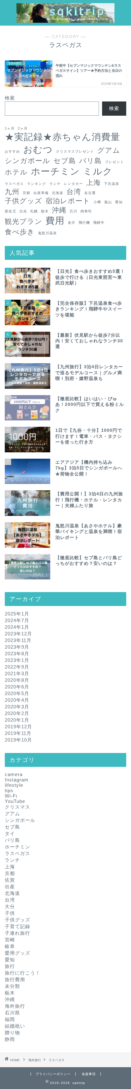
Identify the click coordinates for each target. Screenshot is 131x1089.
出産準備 (41, 193)
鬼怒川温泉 (47, 233)
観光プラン (23, 221)
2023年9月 (17, 647)
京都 (26, 193)
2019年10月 (18, 740)
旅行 (10, 966)
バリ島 (90, 161)
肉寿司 (86, 211)
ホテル (16, 172)
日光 (23, 211)
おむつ (38, 149)
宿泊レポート (67, 201)
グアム (108, 150)
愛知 (119, 202)
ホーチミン (55, 171)
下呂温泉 (111, 184)
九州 (12, 192)
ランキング (36, 184)
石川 (73, 211)
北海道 (57, 193)
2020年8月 (17, 680)
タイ (10, 833)
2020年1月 (17, 720)
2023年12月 (18, 633)
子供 (10, 913)
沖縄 (59, 210)
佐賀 (10, 880)
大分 (10, 906)
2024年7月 (17, 620)
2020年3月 (17, 706)
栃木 (45, 211)
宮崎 (10, 939)
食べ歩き (20, 232)
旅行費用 (15, 979)
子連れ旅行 (17, 933)
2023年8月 (17, 653)
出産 (10, 886)
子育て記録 (17, 926)
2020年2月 (17, 713)
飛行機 (84, 222)
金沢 (71, 222)
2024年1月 (17, 627)
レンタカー (73, 184)
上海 (93, 183)
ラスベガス (14, 184)
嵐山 (108, 202)
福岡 (10, 1019)
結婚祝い (15, 1026)
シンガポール (27, 161)
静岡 (10, 1039)
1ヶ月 (10, 128)
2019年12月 (18, 726)
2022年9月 (17, 667)
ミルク (98, 171)
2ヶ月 (23, 128)
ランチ (55, 184)
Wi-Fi (11, 795)
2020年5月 (17, 693)
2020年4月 (17, 700)
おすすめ (12, 151)
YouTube (15, 801)
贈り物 (12, 1032)
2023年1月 (17, 660)
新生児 (10, 211)
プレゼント (114, 162)
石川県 (12, 1012)
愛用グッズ (17, 953)
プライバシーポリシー (53, 1074)
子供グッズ (23, 201)
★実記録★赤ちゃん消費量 (62, 137)
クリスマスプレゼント (75, 151)
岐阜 (10, 946)
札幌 (34, 211)
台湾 (73, 192)
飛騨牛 (99, 222)
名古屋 (90, 193)
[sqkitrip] (66, 19)
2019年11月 (18, 733)
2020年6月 (17, 686)
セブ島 (64, 161)
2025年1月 (17, 613)
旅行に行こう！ (22, 973)
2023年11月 (18, 640)
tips (9, 790)
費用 (55, 220)
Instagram (17, 779)
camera (14, 774)
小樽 (97, 202)
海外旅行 (15, 1006)
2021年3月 (17, 673)
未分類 (12, 986)
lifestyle (14, 785)
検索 (10, 98)
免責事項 (89, 1074)
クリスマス (17, 807)
